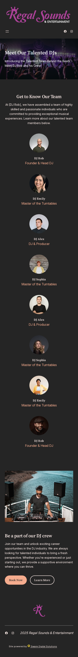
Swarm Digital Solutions (43, 646)
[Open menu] (7, 31)
